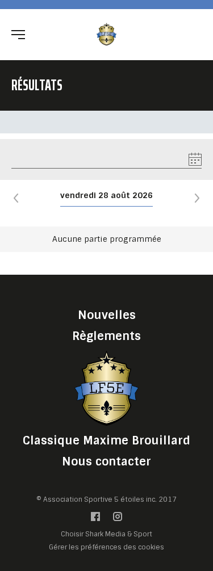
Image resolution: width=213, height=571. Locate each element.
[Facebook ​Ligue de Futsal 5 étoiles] (95, 519)
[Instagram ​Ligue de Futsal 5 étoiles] (117, 519)
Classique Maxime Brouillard (106, 440)
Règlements (106, 336)
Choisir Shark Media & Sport (106, 534)
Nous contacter (106, 461)
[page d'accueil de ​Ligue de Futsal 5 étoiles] (106, 33)
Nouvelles (107, 315)
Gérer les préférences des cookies (106, 547)
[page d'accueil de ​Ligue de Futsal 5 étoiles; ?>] (106, 388)
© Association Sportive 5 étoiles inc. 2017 (106, 499)
